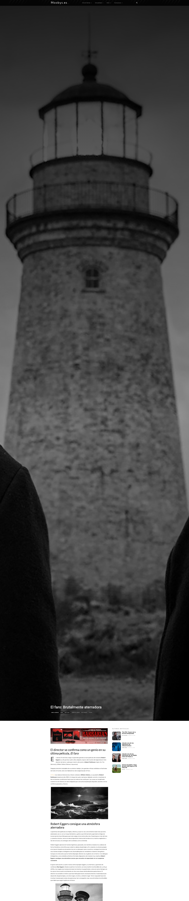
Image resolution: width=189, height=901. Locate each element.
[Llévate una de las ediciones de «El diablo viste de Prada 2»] (116, 757)
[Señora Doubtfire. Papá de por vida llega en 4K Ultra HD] (116, 768)
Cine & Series (55, 712)
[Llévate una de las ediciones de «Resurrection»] (116, 746)
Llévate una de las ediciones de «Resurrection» (128, 744)
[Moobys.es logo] (60, 3)
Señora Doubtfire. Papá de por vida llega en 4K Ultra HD (129, 766)
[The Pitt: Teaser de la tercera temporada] (116, 736)
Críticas (67, 712)
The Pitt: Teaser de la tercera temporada (129, 732)
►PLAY (123, 769)
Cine (61, 712)
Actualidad (124, 735)
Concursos (124, 747)
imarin (85, 712)
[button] (137, 3)
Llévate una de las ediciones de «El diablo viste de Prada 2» (129, 755)
